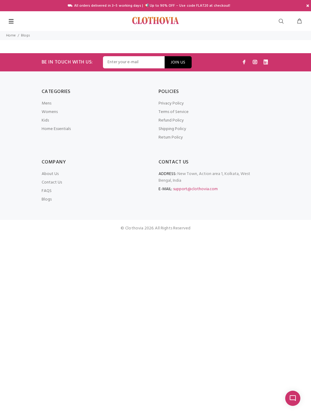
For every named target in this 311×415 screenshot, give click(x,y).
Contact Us (52, 182)
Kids (45, 120)
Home (11, 36)
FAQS (47, 190)
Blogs (47, 199)
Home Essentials (56, 128)
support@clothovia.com (195, 189)
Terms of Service (174, 111)
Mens (46, 103)
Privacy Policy (171, 103)
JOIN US (178, 62)
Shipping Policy (172, 128)
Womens (50, 111)
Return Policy (171, 137)
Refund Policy (171, 120)
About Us (50, 173)
